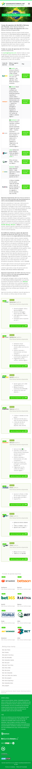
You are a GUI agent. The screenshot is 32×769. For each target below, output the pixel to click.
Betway (8, 224)
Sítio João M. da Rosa (7, 655)
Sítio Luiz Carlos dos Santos (9, 675)
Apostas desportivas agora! (18, 326)
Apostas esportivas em (6, 691)
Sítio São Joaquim (6, 678)
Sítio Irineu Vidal (6, 667)
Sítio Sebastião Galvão (8, 660)
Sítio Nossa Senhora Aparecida (19, 304)
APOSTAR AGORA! (25, 75)
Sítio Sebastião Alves (7, 683)
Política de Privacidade (21, 767)
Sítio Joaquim (5, 685)
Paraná (18, 691)
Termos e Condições (10, 767)
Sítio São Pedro (6, 650)
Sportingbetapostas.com (9, 53)
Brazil (14, 691)
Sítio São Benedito (7, 657)
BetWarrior (14, 120)
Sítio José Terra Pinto (7, 665)
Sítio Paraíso (5, 652)
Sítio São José (5, 662)
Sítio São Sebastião (7, 673)
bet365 (3, 224)
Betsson (13, 87)
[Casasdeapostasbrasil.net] (13, 4)
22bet (10, 150)
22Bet (10, 156)
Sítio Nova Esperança (7, 680)
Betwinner (12, 167)
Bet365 (13, 68)
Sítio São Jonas (6, 670)
